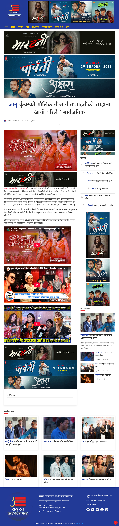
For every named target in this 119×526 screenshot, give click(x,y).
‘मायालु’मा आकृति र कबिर (100, 205)
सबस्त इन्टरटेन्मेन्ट (13, 120)
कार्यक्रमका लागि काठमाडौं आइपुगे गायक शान (98, 165)
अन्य (67, 27)
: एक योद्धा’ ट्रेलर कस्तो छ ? (100, 181)
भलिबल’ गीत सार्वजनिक (100, 173)
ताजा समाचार (85, 308)
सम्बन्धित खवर (9, 411)
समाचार (20, 27)
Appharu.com (80, 523)
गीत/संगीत (35, 27)
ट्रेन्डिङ (83, 158)
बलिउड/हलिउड (47, 27)
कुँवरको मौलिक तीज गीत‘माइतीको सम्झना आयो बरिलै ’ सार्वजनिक (59, 109)
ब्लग (27, 27)
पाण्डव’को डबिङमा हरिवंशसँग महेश (98, 197)
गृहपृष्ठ (13, 27)
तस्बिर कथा (59, 27)
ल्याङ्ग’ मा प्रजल (100, 188)
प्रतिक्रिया (11, 395)
